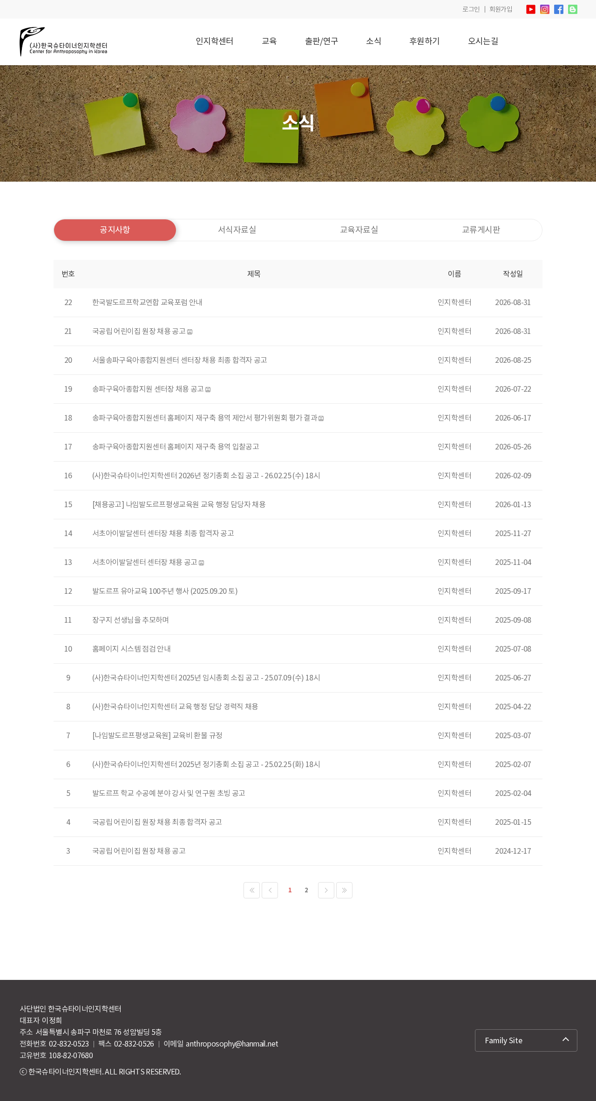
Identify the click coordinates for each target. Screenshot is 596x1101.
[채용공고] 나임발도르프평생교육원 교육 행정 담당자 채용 (178, 504)
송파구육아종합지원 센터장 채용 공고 (148, 389)
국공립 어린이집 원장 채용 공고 (138, 331)
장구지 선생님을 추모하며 (130, 620)
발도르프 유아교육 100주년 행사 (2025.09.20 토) (164, 591)
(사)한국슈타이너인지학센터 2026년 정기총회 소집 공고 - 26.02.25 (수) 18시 (206, 475)
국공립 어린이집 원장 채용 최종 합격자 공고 (157, 822)
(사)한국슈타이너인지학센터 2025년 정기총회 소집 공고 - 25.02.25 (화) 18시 (206, 764)
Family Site (503, 1040)
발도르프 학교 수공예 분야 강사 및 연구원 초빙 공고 (168, 793)
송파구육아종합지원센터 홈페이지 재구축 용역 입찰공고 (175, 446)
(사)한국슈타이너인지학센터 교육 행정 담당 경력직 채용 (175, 706)
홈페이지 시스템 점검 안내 (131, 648)
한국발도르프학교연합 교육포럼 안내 (147, 302)
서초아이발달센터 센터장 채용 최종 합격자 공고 (163, 533)
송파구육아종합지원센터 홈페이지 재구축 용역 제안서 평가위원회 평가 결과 (204, 417)
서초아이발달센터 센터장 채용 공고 (144, 562)
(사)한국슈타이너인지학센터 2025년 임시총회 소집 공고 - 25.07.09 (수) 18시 (206, 677)
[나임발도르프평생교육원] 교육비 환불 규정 (157, 735)
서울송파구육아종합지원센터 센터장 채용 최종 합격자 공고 (179, 360)
